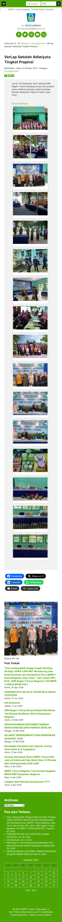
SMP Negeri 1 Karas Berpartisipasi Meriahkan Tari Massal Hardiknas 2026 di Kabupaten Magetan (29, 713)
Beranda (24, 43)
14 (31, 877)
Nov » (34, 890)
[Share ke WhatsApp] (12, 76)
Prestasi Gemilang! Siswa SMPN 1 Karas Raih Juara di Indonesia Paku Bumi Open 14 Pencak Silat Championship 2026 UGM (30, 760)
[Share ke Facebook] (6, 76)
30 (46, 885)
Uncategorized (38, 43)
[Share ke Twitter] (9, 76)
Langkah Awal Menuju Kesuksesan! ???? (27, 781)
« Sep (27, 890)
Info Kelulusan (12, 702)
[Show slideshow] (20, 103)
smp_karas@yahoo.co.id (33, 28)
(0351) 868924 (33, 25)
